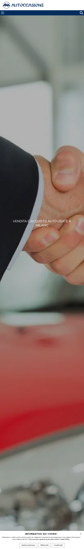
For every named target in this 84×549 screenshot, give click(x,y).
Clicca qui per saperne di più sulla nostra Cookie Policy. (49, 539)
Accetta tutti (58, 545)
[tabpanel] (42, 280)
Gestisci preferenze (28, 545)
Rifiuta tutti (45, 545)
